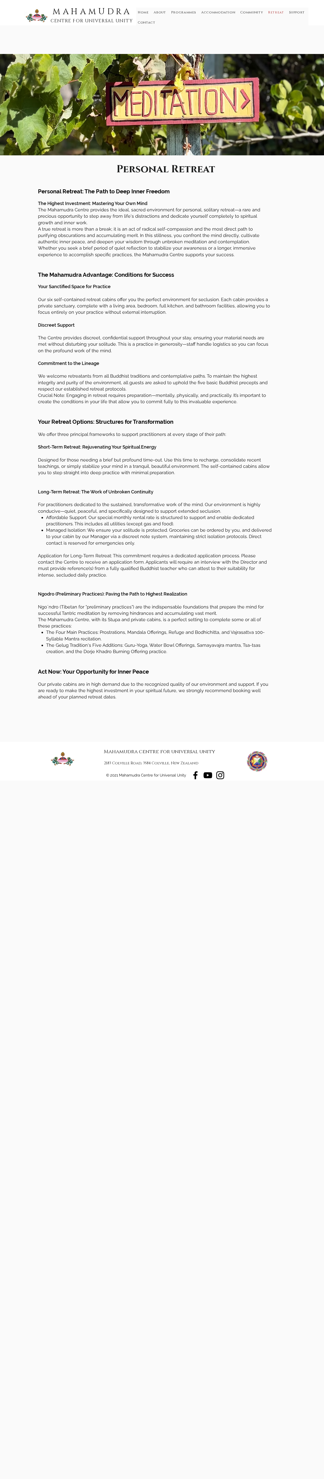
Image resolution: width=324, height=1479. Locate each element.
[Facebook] (195, 775)
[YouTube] (207, 775)
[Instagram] (220, 775)
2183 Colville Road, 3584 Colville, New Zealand (151, 763)
